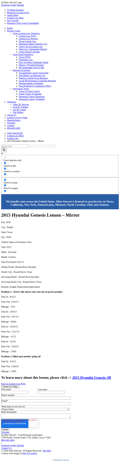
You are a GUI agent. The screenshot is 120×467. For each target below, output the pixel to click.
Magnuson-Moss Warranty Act (33, 44)
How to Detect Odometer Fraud (33, 62)
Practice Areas (13, 31)
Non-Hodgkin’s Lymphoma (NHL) (35, 86)
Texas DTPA (25, 57)
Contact (10, 125)
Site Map (47, 450)
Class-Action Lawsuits (29, 52)
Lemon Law (12, 138)
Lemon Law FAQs (27, 36)
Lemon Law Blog (15, 18)
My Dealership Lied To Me (31, 67)
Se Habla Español (15, 10)
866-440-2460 (13, 128)
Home (10, 28)
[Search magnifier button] (4, 150)
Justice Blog (12, 15)
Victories (11, 123)
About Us (11, 115)
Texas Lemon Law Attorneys (26, 33)
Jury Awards (13, 20)
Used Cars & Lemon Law (31, 46)
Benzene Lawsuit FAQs (18, 12)
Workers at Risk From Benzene (33, 78)
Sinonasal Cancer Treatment (32, 99)
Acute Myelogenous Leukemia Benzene (37, 81)
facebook (5, 5)
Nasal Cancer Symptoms (30, 94)
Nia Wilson (18, 112)
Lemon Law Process (28, 38)
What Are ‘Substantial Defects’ (33, 49)
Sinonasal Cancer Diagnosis (32, 96)
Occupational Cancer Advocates (33, 73)
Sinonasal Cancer (21, 88)
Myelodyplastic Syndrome (31, 83)
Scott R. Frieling (20, 107)
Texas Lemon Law (27, 41)
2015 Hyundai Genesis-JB (91, 377)
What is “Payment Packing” (31, 65)
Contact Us (6, 448)
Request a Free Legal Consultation (23, 23)
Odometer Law (26, 59)
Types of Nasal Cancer (29, 91)
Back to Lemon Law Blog (13, 384)
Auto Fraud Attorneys (23, 54)
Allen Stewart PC (15, 133)
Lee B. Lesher (19, 109)
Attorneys (11, 102)
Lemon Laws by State (17, 117)
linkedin (20, 5)
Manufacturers (13, 120)
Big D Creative (30, 453)
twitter (13, 5)
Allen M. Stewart (21, 104)
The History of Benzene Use (32, 75)
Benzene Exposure (21, 70)
